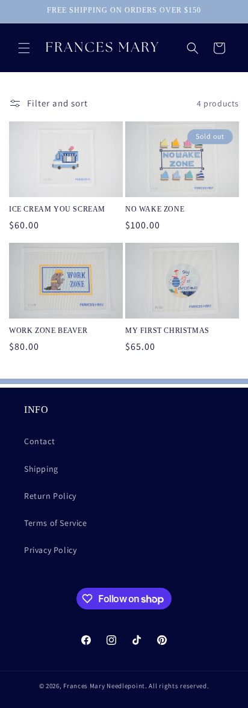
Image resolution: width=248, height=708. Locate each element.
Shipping (41, 468)
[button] (24, 48)
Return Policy (50, 495)
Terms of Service (55, 522)
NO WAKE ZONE (154, 209)
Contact (39, 441)
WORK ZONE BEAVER (48, 330)
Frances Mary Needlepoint (104, 686)
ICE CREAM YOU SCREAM (57, 209)
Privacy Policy (50, 550)
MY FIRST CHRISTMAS (167, 330)
